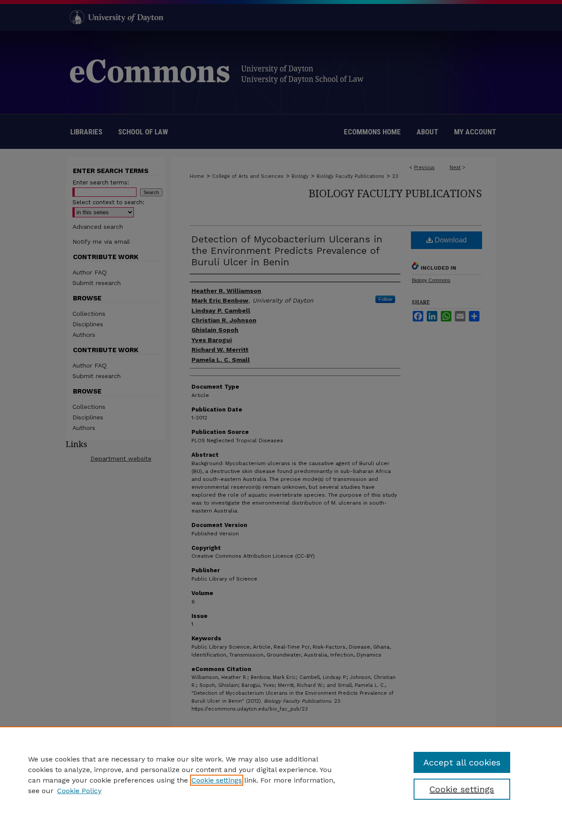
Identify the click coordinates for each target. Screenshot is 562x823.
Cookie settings (216, 780)
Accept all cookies (462, 762)
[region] (281, 774)
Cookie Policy (79, 791)
